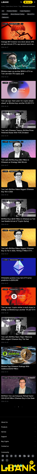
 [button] (21, 2)
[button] (31, 462)
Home (3, 6)
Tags (20, 6)
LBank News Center (11, 6)
